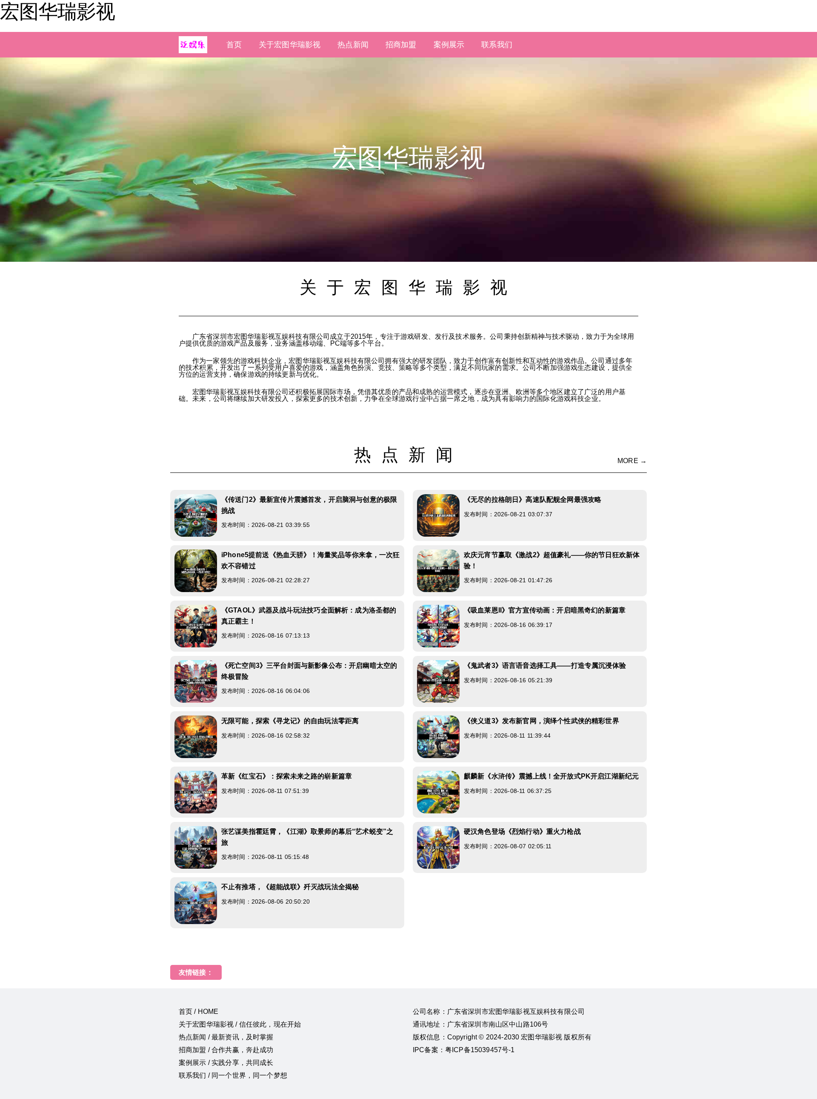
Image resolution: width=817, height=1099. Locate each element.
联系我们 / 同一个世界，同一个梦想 (233, 1075)
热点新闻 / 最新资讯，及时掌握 (226, 1037)
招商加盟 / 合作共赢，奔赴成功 (226, 1049)
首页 (234, 44)
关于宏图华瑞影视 (289, 44)
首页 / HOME (198, 1011)
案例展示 (449, 44)
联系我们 (496, 44)
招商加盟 (401, 44)
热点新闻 (353, 44)
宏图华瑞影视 (57, 11)
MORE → (632, 460)
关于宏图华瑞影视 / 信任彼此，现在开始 (240, 1024)
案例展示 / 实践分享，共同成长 (226, 1062)
